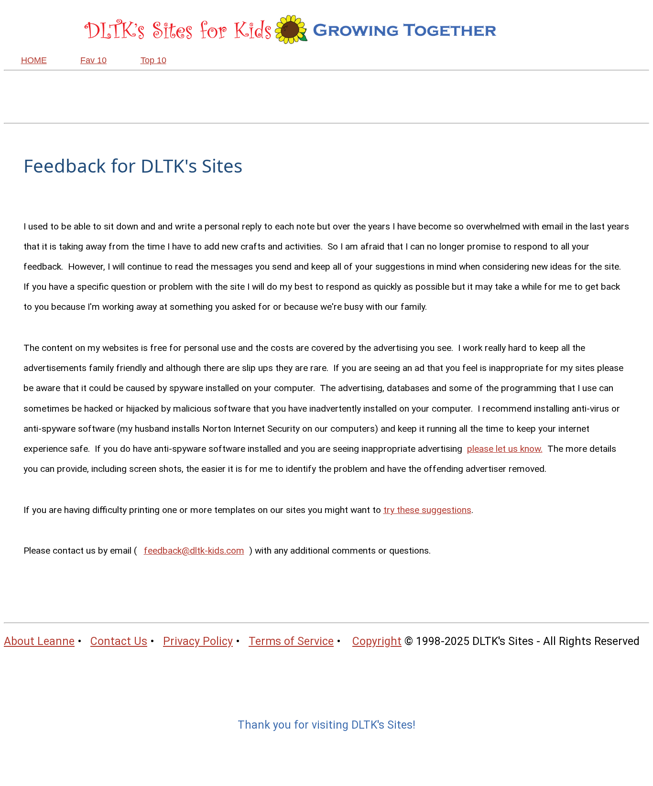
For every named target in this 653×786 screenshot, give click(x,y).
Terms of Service (291, 641)
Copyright (377, 641)
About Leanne (39, 641)
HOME (34, 60)
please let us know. (505, 448)
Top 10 (153, 60)
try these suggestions (427, 509)
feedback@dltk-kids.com (194, 550)
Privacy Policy (198, 641)
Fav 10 (93, 60)
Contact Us (118, 641)
